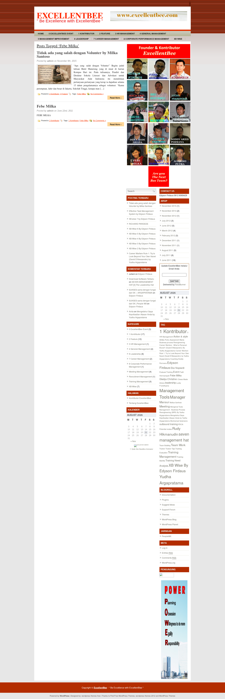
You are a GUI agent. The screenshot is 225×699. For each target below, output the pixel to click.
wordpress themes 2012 (145, 695)
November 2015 (169, 205)
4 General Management (153, 33)
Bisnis (182, 340)
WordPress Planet (170, 524)
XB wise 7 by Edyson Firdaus (142, 218)
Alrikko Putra (164, 340)
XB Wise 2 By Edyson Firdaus (142, 248)
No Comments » (96, 94)
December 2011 (169, 240)
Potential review (165, 429)
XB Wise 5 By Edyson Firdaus (142, 233)
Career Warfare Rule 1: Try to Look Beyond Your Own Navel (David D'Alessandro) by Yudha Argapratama (174, 354)
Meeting (164, 406)
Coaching (174, 359)
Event (176, 371)
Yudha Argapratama (171, 479)
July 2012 (166, 220)
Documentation (169, 494)
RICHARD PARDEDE (138, 223)
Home (41, 33)
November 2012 (169, 215)
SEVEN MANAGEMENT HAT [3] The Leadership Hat (141, 283)
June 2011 (166, 260)
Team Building (164, 445)
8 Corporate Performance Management (146, 38)
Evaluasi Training (166, 372)
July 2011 (166, 255)
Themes (165, 514)
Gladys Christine (168, 379)
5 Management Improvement (53, 38)
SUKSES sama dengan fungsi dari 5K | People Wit (142, 302)
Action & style (180, 336)
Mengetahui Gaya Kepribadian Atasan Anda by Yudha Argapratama (142, 314)
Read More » (116, 97)
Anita (131, 311)
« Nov (133, 441)
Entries (167, 552)
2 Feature (104, 33)
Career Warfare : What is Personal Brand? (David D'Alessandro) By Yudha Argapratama (173, 348)
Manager (177, 397)
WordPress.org (168, 562)
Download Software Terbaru (141, 278)
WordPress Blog (169, 519)
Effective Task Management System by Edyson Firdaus (141, 212)
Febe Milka (81, 94)
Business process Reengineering (172, 342)
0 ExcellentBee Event (61, 33)
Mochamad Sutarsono (179, 421)
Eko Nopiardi (177, 367)
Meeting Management (139, 371)
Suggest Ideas (168, 504)
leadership (170, 382)
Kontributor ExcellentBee (140, 398)
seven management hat (174, 437)
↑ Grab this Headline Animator (141, 449)
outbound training (168, 424)
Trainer (162, 448)
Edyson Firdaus (145, 273)
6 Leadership (81, 38)
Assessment (174, 340)
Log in (165, 547)
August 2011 (167, 250)
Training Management (139, 381)
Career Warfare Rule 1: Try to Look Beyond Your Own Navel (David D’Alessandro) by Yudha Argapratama (142, 258)
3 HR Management (125, 33)
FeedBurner (180, 284)
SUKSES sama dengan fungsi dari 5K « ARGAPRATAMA (142, 291)
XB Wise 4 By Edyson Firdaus (142, 238)
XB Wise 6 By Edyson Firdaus (142, 228)
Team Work (178, 445)
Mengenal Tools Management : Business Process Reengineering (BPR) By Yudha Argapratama (172, 411)
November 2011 (169, 245)
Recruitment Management (140, 376)
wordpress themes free (91, 695)
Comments (169, 557)
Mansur (164, 402)
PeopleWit (166, 536)
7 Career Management (106, 38)
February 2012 (168, 235)
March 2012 (167, 230)
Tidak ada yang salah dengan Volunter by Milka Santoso (77, 54)
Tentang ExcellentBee (139, 403)
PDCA (180, 424)
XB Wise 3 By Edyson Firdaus (142, 243)
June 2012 (166, 225)
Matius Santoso (176, 402)
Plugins (165, 499)
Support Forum (168, 509)
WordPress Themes (127, 695)
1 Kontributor (86, 33)
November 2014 (169, 210)
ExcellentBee (70, 15)
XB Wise (178, 38)
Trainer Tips (170, 448)
